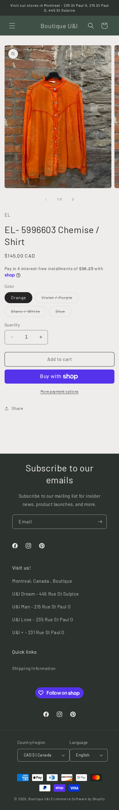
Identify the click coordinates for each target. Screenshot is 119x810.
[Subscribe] (99, 522)
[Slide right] (73, 199)
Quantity (12, 324)
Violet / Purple (60, 299)
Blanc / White (28, 312)
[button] (12, 25)
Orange (18, 297)
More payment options (60, 391)
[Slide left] (46, 199)
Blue (63, 312)
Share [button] (17, 408)
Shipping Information (34, 668)
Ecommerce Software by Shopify (78, 799)
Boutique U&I (39, 799)
